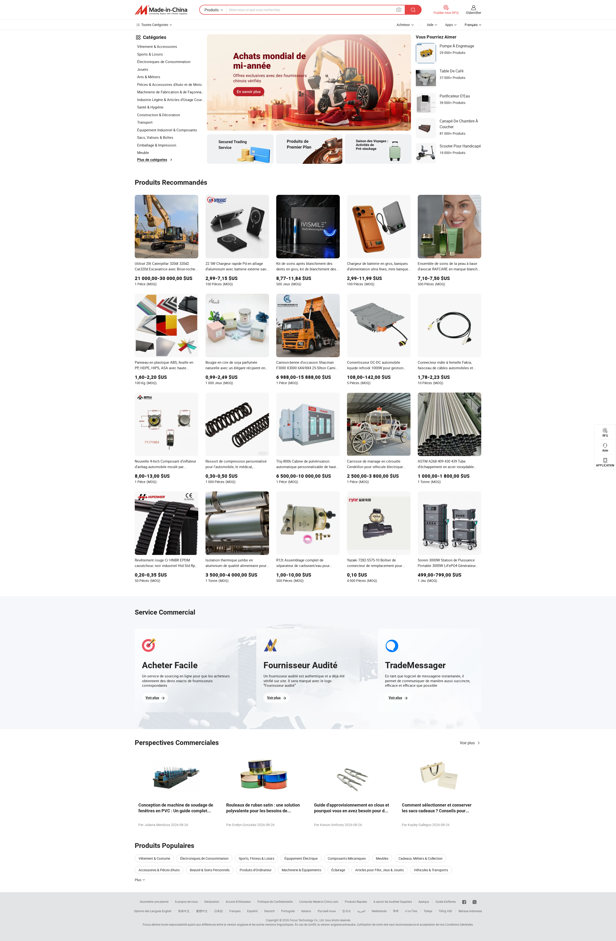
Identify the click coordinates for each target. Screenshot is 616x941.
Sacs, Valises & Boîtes (155, 137)
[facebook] (464, 901)
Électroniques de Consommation (163, 61)
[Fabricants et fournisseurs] (161, 10)
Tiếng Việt (445, 911)
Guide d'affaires (446, 901)
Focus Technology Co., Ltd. (307, 920)
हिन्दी (395, 911)
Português (288, 911)
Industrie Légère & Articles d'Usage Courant (171, 99)
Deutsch (269, 911)
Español (252, 911)
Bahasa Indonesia (470, 911)
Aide (430, 24)
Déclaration (211, 901)
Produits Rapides (356, 901)
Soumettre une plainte (154, 901)
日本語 (218, 911)
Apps (449, 24)
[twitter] (474, 901)
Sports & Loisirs (150, 54)
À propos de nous (186, 901)
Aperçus (423, 901)
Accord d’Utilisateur (238, 901)
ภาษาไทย (411, 911)
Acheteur (403, 24)
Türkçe (428, 911)
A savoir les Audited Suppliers (392, 901)
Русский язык (327, 911)
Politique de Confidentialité (275, 901)
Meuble (143, 152)
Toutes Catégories (154, 24)
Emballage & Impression (156, 145)
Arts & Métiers (148, 76)
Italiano (306, 911)
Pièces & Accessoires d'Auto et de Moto (169, 84)
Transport (145, 122)
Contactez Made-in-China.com (318, 901)
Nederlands (379, 911)
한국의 (346, 911)
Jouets (142, 69)
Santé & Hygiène (150, 107)
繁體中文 (202, 911)
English (167, 911)
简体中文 (184, 911)
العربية (361, 911)
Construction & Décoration (158, 114)
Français (235, 911)
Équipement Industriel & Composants (167, 129)
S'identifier (473, 12)
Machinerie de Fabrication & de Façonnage (171, 91)
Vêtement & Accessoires (157, 46)
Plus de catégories (152, 160)
